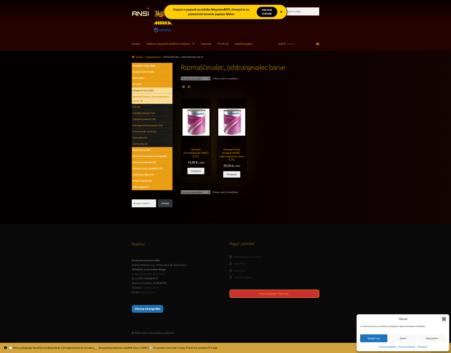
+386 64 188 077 (151, 287)
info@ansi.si (147, 292)
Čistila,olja (140, 143)
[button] (444, 319)
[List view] (189, 86)
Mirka (138, 78)
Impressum (422, 346)
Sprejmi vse (373, 338)
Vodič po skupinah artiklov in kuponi (168, 43)
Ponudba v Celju (144, 65)
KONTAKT (240, 263)
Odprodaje (141, 186)
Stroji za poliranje (144, 162)
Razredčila (140, 137)
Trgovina (205, 43)
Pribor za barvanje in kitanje (150, 156)
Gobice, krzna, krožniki (148, 168)
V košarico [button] (196, 170)
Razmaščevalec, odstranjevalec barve (151, 98)
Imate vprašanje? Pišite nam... (274, 293)
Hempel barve (153, 56)
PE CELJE (223, 43)
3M (137, 84)
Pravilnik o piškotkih (387, 346)
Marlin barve (141, 150)
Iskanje (165, 203)
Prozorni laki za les (144, 131)
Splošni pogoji (243, 43)
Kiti (136, 106)
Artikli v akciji (142, 180)
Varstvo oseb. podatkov (248, 257)
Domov (136, 43)
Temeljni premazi (144, 113)
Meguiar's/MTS (143, 71)
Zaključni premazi (144, 119)
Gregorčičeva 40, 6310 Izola (148, 274)
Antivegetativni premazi (148, 125)
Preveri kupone (267, 12)
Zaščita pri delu (143, 174)
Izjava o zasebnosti (406, 346)
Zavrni (403, 338)
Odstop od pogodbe (147, 308)
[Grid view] (183, 86)
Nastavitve (432, 338)
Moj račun (240, 270)
